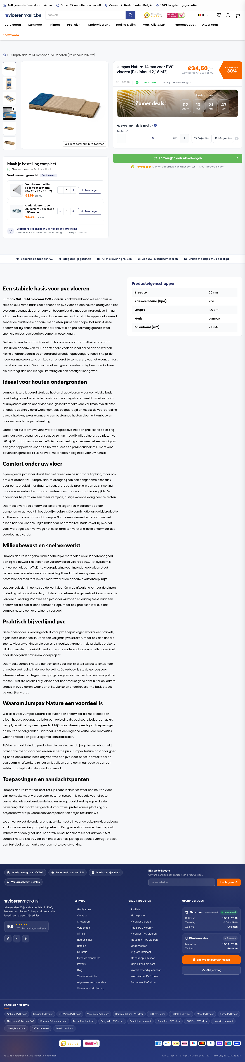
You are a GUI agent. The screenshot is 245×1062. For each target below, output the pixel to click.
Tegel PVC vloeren (142, 927)
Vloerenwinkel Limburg (90, 988)
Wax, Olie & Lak (154, 25)
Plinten (55, 25)
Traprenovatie (184, 25)
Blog (80, 970)
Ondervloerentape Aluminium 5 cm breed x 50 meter (39, 209)
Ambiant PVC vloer (17, 1014)
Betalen (81, 945)
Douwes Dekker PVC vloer (129, 1014)
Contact (82, 915)
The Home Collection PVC (20, 1021)
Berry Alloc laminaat (83, 1021)
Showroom (11, 35)
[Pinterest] (25, 938)
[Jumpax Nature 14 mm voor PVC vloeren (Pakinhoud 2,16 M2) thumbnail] (9, 69)
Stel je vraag (213, 970)
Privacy (81, 964)
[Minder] (60, 190)
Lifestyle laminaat (16, 1028)
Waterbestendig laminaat (146, 970)
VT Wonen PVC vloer (70, 1014)
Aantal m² (122, 131)
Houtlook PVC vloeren (144, 939)
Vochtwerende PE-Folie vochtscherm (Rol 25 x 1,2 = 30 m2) (38, 188)
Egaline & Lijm (126, 25)
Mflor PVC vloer (205, 1014)
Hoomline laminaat (223, 1021)
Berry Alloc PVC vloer (112, 1021)
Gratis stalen (84, 909)
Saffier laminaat (40, 1028)
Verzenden (83, 927)
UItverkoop (210, 25)
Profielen (74, 25)
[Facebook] (7, 938)
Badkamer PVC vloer (143, 982)
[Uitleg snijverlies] (237, 138)
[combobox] (86, 15)
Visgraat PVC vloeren (144, 933)
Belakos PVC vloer (43, 1014)
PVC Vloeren (12, 25)
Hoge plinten (138, 915)
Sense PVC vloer (229, 1014)
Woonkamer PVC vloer (144, 976)
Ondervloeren (98, 25)
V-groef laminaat (141, 952)
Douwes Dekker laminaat (53, 1021)
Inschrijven (227, 882)
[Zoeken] (130, 15)
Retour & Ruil (84, 939)
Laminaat (35, 25)
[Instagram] (16, 938)
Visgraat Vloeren (141, 921)
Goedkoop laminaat (143, 958)
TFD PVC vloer (157, 1014)
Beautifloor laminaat (140, 1021)
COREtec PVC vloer (197, 1021)
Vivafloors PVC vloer (98, 1014)
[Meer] (73, 190)
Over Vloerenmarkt (88, 958)
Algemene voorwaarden (91, 982)
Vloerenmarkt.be (87, 976)
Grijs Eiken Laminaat (143, 964)
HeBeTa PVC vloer (180, 1014)
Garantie (82, 952)
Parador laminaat (64, 1028)
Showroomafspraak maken (213, 959)
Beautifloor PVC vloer (168, 1021)
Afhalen (81, 933)
